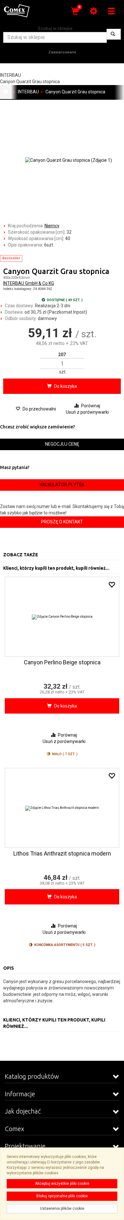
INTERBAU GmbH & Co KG (28, 283)
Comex (14, 1128)
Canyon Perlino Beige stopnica (62, 662)
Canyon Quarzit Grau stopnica (75, 91)
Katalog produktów (32, 1076)
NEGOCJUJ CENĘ (62, 444)
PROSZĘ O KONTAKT (62, 521)
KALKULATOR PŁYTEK (62, 484)
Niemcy (52, 225)
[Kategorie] (111, 11)
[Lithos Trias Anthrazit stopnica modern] (62, 808)
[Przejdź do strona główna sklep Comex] (5, 92)
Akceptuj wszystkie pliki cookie (62, 1183)
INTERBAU (28, 91)
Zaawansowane (62, 52)
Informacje (20, 1094)
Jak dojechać (23, 1111)
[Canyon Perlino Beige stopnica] (62, 616)
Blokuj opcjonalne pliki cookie (62, 1196)
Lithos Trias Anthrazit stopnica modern (62, 853)
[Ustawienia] (93, 11)
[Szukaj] (114, 34)
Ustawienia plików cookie (62, 1208)
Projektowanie (25, 1146)
